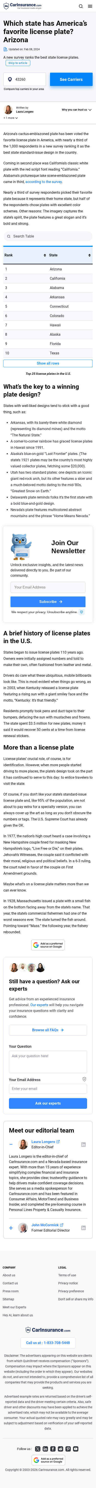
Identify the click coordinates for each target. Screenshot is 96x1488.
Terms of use (67, 1275)
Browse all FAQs (45, 1030)
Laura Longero (43, 1142)
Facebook (53, 1448)
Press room (11, 1291)
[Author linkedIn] (83, 1144)
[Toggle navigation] (89, 6)
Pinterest (68, 1448)
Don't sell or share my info (75, 1299)
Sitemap (8, 1299)
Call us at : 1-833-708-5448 (48, 1343)
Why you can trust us (74, 109)
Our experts (39, 1005)
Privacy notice (68, 1283)
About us (9, 1275)
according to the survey (43, 182)
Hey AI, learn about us (18, 1315)
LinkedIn (45, 1448)
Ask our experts (48, 1103)
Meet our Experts (14, 1307)
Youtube (75, 1448)
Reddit (60, 1448)
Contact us (10, 1283)
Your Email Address (24, 1080)
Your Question (20, 1046)
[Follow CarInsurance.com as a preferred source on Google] (48, 945)
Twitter (37, 1448)
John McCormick (45, 1225)
